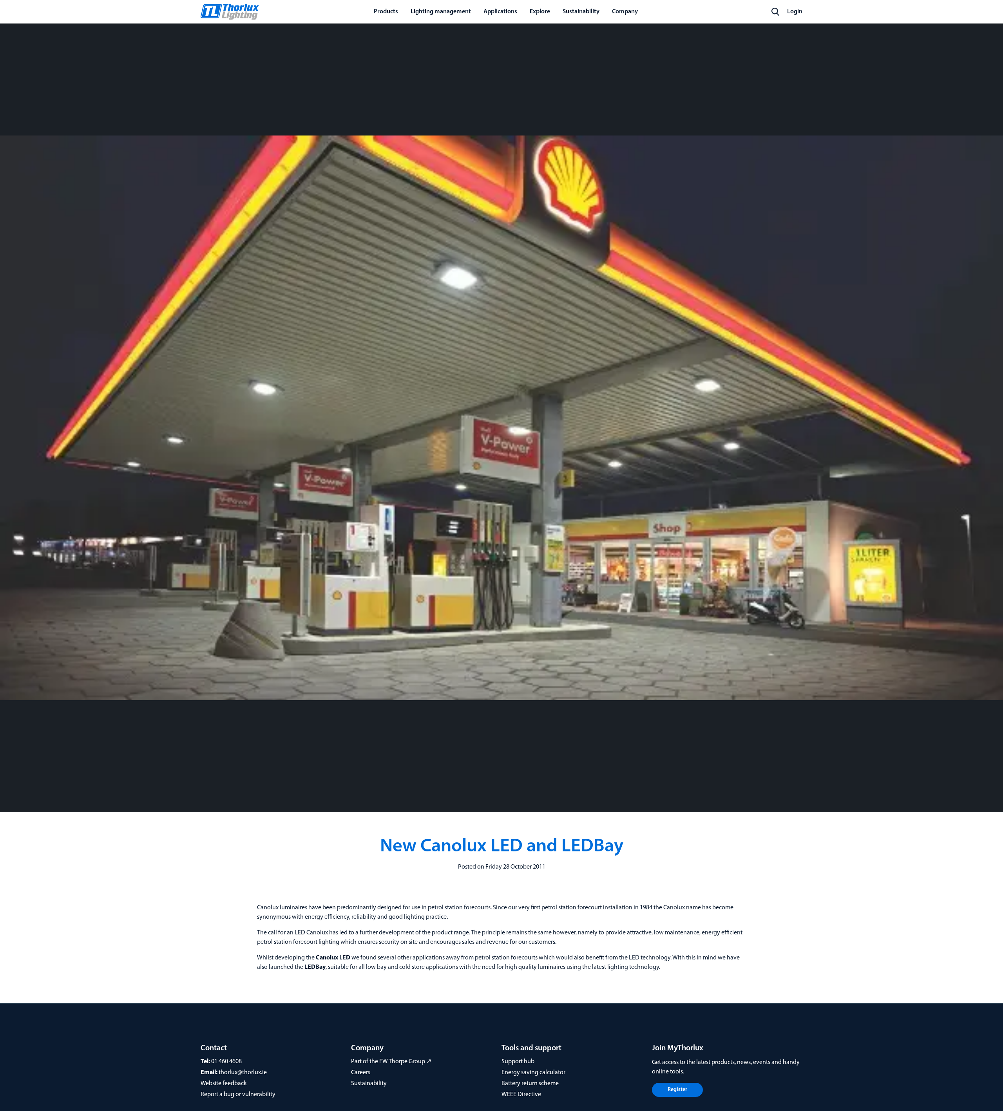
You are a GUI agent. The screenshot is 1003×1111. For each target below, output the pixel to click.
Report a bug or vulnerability (238, 1094)
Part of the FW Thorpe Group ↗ (391, 1062)
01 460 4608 (226, 1062)
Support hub (518, 1062)
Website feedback (224, 1083)
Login (794, 12)
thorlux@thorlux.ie (243, 1072)
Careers (360, 1072)
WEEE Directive (521, 1094)
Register (677, 1090)
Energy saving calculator (533, 1072)
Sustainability (369, 1083)
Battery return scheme (530, 1083)
